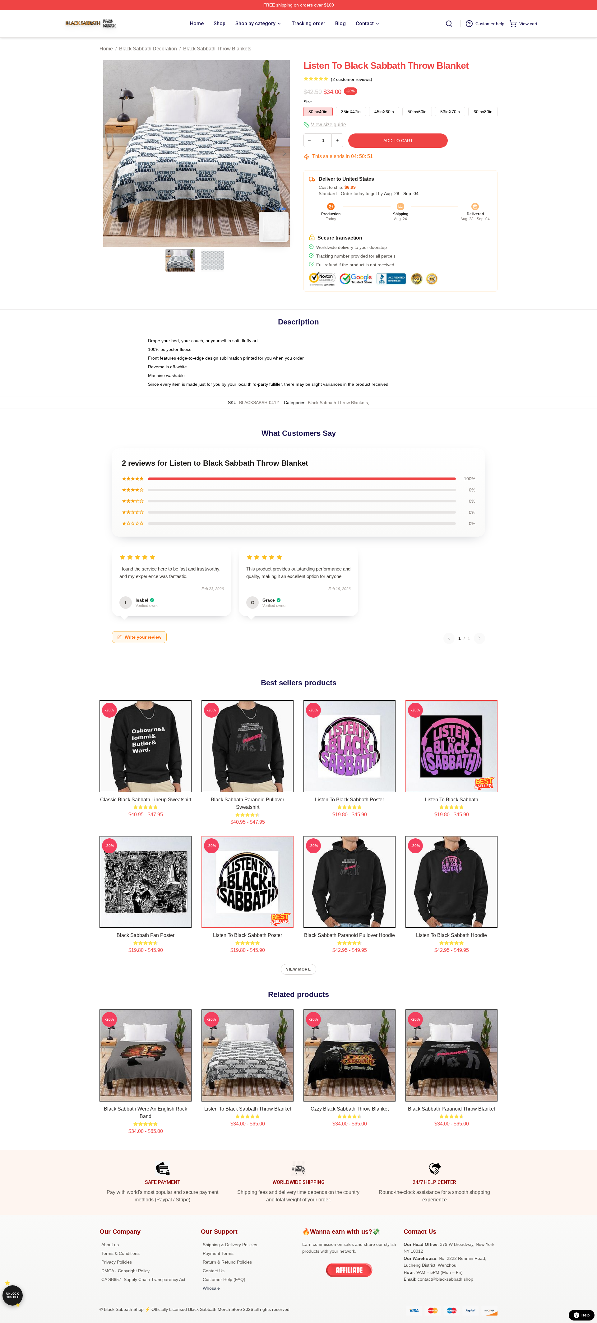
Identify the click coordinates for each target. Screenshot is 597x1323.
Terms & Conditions (120, 1253)
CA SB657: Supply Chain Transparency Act (143, 1279)
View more (298, 969)
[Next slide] (283, 153)
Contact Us (213, 1270)
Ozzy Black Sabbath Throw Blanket (350, 1108)
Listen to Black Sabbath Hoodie (451, 935)
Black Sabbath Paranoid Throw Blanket (451, 1108)
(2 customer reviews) (351, 79)
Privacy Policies (116, 1262)
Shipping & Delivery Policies (230, 1244)
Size (307, 101)
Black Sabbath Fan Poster (145, 935)
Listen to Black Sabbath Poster (349, 799)
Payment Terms (218, 1253)
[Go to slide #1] (180, 260)
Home (106, 48)
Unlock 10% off (12, 1295)
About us (110, 1244)
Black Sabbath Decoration (148, 48)
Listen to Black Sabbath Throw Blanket (247, 1108)
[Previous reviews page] (449, 638)
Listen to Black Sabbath (451, 799)
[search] (449, 23)
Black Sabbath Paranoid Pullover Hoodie (349, 935)
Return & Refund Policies (227, 1262)
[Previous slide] (109, 153)
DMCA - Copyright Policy (125, 1270)
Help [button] (585, 1315)
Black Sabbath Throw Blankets (217, 48)
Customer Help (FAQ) (224, 1279)
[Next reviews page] (479, 638)
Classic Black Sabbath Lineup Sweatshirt (145, 799)
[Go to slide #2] (213, 260)
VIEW (145, 786)
